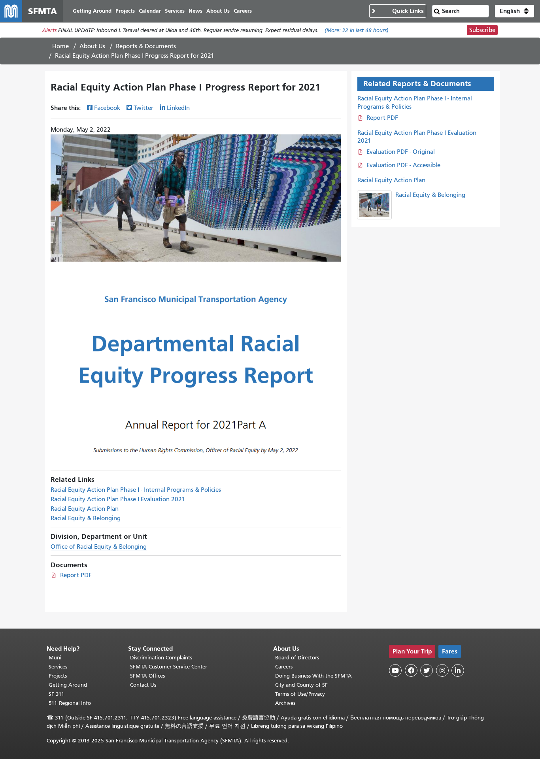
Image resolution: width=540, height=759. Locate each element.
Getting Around (68, 685)
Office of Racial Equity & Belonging (99, 546)
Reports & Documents (146, 46)
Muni (55, 657)
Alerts (49, 30)
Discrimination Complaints (161, 657)
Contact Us (143, 685)
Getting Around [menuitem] (92, 11)
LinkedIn (178, 107)
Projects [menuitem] (125, 11)
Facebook (107, 107)
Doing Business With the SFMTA (313, 675)
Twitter (143, 107)
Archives (285, 703)
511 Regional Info (70, 703)
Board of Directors (297, 657)
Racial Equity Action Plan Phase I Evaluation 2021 (118, 499)
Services (58, 666)
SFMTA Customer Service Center (168, 666)
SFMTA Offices (147, 675)
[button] (514, 11)
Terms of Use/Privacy (300, 694)
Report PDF (76, 575)
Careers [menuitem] (243, 11)
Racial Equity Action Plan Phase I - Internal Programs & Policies (136, 489)
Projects (58, 675)
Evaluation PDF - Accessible (403, 165)
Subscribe (482, 30)
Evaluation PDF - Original (400, 151)
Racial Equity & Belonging (86, 518)
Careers (284, 666)
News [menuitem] (195, 11)
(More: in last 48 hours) (357, 30)
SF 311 (56, 694)
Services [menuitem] (175, 11)
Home (60, 46)
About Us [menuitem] (218, 11)
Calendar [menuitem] (150, 11)
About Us (92, 46)
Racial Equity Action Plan (85, 508)
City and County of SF (301, 685)
